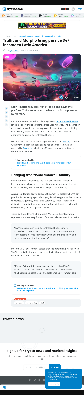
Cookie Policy (52, 379)
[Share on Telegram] (6, 120)
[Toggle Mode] (73, 9)
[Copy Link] (6, 124)
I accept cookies (54, 384)
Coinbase (27, 148)
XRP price (45, 15)
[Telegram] (35, 380)
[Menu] (80, 9)
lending (66, 141)
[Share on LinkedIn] (6, 116)
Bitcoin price (10, 15)
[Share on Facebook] (6, 108)
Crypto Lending (31, 303)
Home (8, 36)
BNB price (61, 15)
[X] (30, 380)
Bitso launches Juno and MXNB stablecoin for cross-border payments (44, 164)
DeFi (42, 303)
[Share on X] (6, 112)
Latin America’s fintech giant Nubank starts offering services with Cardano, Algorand (47, 289)
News (14, 36)
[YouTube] (44, 380)
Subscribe (55, 367)
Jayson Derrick (14, 51)
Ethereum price (28, 15)
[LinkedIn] (39, 380)
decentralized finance (67, 121)
